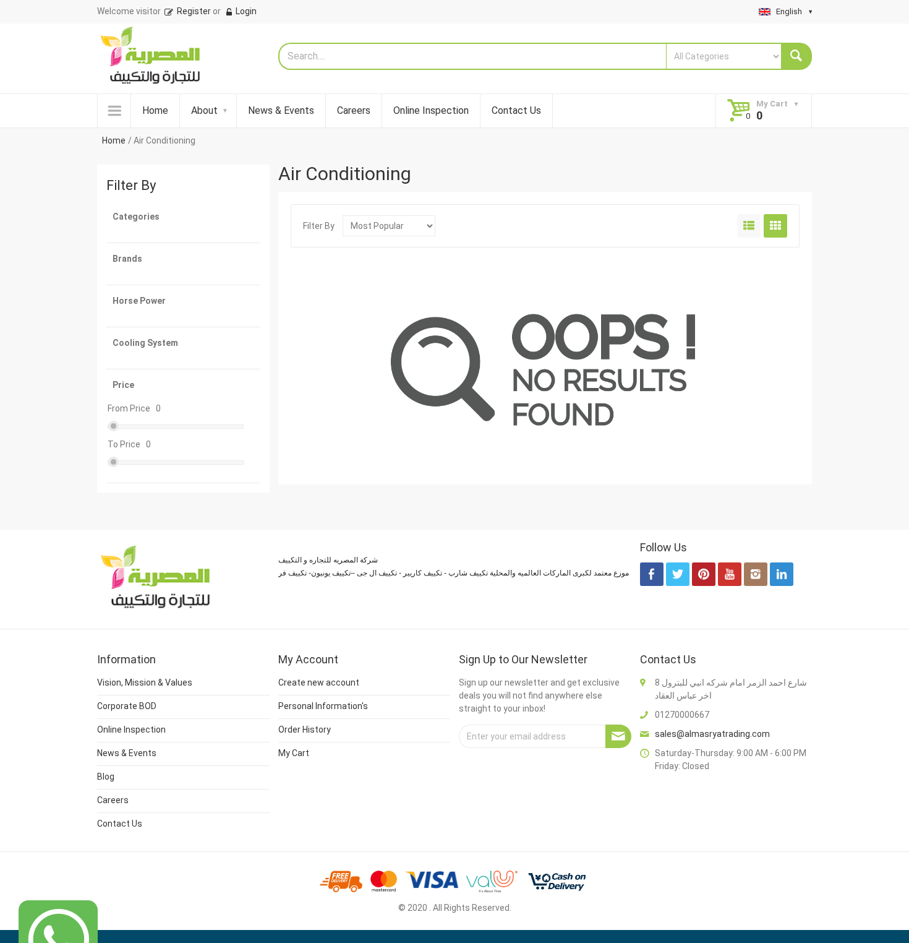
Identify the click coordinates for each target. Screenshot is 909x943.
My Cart (293, 753)
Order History (304, 729)
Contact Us (516, 110)
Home (155, 110)
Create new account (318, 682)
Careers (353, 110)
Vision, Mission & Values (144, 682)
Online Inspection (431, 110)
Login (245, 11)
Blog (105, 777)
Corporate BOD (126, 706)
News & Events (281, 110)
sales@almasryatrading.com (712, 734)
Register (193, 11)
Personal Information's (323, 706)
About (204, 110)
